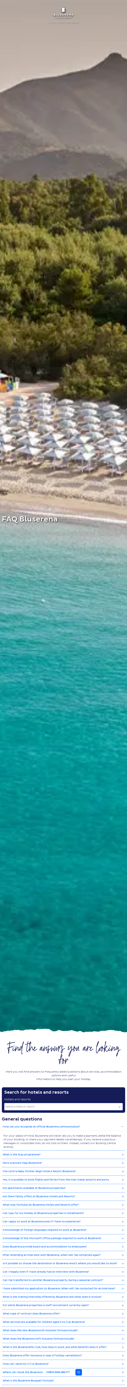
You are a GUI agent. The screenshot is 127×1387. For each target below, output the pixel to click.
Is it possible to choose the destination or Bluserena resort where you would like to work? (60, 1263)
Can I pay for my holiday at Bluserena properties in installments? (43, 1213)
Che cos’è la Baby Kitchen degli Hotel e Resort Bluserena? (39, 1171)
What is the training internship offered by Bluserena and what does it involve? (52, 1296)
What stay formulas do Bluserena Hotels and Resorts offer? (41, 1204)
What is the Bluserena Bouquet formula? (28, 1380)
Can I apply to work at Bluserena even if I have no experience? (42, 1221)
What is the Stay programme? (21, 1154)
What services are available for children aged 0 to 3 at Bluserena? (44, 1322)
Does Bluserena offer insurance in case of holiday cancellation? (42, 1355)
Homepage (52, 22)
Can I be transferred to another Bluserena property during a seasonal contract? (53, 1280)
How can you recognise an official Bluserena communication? (41, 1126)
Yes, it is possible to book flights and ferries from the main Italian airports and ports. (56, 1179)
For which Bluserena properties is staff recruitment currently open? (46, 1305)
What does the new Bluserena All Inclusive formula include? (40, 1330)
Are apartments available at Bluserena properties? (34, 1188)
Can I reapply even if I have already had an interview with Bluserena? (46, 1271)
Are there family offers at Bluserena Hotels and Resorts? (39, 1196)
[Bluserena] (63, 13)
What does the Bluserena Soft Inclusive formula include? (38, 1338)
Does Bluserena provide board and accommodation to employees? (45, 1246)
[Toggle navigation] (78, 1372)
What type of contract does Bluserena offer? (31, 1313)
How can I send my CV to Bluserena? (26, 1363)
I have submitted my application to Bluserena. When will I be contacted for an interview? (59, 1288)
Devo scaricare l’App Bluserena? (22, 1163)
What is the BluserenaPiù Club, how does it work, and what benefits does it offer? (55, 1347)
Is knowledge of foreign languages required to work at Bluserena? (45, 1229)
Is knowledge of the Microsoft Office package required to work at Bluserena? (52, 1238)
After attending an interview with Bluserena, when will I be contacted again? (52, 1255)
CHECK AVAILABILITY (58, 1372)
